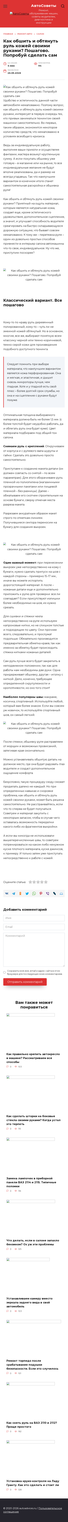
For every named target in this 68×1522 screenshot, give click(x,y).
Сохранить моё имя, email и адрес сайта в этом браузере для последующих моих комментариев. (35, 972)
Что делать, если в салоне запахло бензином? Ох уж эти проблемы (32, 1242)
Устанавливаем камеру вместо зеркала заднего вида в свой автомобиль (29, 1302)
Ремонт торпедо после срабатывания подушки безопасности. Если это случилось (32, 1364)
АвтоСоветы (43, 5)
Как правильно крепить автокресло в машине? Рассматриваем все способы (33, 1057)
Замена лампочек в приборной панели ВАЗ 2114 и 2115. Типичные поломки (31, 1182)
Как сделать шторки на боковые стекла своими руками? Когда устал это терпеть (33, 1120)
